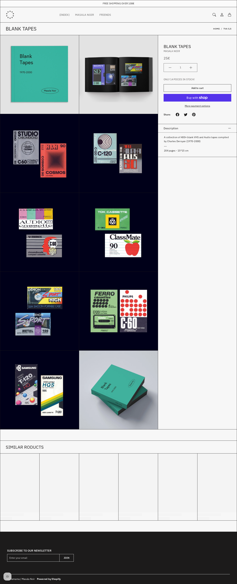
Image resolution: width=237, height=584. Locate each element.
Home (216, 28)
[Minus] (170, 67)
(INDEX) (64, 14)
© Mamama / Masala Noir (21, 579)
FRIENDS (105, 14)
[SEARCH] (214, 15)
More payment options (197, 105)
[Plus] (191, 67)
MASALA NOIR (84, 14)
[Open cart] (229, 15)
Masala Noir (172, 51)
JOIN (66, 557)
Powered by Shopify (49, 579)
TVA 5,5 (227, 28)
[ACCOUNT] (222, 15)
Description (171, 128)
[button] (177, 114)
